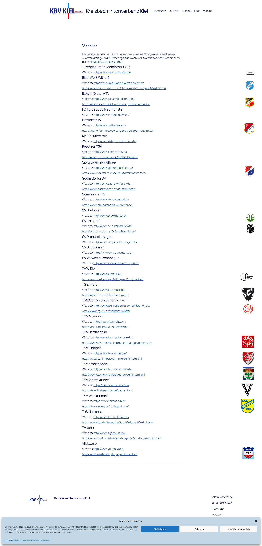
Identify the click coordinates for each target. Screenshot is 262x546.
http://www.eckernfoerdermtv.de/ (114, 99)
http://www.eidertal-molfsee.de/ (113, 167)
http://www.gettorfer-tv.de (110, 125)
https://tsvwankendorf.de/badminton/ (105, 406)
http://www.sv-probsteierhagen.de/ (115, 242)
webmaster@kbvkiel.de (107, 61)
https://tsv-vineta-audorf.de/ (111, 385)
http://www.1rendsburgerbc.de (112, 72)
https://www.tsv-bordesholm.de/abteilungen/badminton (117, 342)
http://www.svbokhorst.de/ (110, 215)
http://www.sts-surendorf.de (111, 199)
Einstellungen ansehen (238, 529)
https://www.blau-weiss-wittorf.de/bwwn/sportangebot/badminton (124, 88)
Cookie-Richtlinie (12, 540)
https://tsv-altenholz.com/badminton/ (105, 327)
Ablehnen (199, 529)
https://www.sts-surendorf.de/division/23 (107, 205)
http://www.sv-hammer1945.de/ (113, 226)
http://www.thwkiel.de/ (108, 273)
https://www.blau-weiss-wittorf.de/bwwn (119, 83)
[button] (255, 521)
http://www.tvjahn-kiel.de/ (110, 433)
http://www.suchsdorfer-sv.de (112, 183)
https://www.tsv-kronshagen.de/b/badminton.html (113, 374)
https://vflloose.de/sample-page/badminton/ (110, 454)
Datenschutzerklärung (29, 540)
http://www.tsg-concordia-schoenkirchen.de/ (122, 305)
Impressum (44, 540)
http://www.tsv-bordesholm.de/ (113, 337)
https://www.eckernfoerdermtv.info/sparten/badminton (116, 104)
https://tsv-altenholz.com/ (110, 321)
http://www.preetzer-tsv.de (110, 152)
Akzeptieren (160, 529)
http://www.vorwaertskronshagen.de (116, 263)
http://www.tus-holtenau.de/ (111, 417)
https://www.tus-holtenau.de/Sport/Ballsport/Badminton (117, 422)
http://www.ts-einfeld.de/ (109, 289)
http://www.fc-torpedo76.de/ (111, 114)
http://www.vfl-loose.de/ (109, 449)
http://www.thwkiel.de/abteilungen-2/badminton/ (112, 279)
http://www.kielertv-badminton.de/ (115, 141)
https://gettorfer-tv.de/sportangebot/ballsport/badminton (118, 130)
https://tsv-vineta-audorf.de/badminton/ (107, 390)
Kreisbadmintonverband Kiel (72, 498)
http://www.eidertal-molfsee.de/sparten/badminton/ (114, 173)
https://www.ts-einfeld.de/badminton (105, 295)
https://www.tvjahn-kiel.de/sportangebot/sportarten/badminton (122, 438)
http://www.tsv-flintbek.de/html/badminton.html (112, 358)
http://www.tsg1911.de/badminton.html (106, 311)
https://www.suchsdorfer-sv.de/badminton (108, 189)
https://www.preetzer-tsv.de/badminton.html (110, 157)
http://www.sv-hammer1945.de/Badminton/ (109, 231)
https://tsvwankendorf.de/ (110, 401)
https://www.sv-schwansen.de (112, 252)
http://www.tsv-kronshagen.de (112, 369)
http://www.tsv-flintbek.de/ (110, 353)
